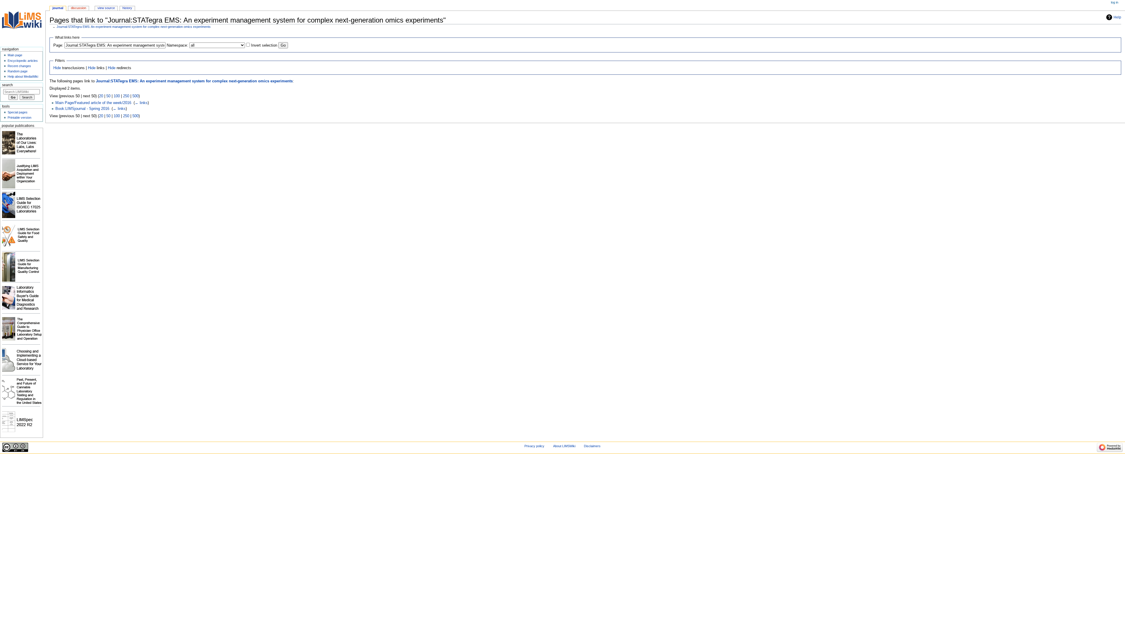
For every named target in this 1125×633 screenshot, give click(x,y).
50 (108, 96)
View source (106, 8)
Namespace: (177, 45)
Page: (58, 45)
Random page (18, 71)
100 (117, 96)
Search (7, 85)
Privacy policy (534, 446)
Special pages (18, 112)
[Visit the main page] (22, 22)
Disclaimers (592, 446)
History (127, 8)
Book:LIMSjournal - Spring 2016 (82, 109)
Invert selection (264, 45)
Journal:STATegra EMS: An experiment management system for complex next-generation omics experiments (134, 26)
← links (141, 103)
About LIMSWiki (564, 446)
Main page (15, 55)
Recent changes (19, 66)
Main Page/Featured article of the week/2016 (93, 103)
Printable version (19, 117)
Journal (57, 8)
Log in (1114, 2)
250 (126, 96)
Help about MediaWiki (23, 76)
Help (1117, 17)
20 (101, 96)
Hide (57, 68)
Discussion (78, 8)
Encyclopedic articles (23, 60)
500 (135, 96)
